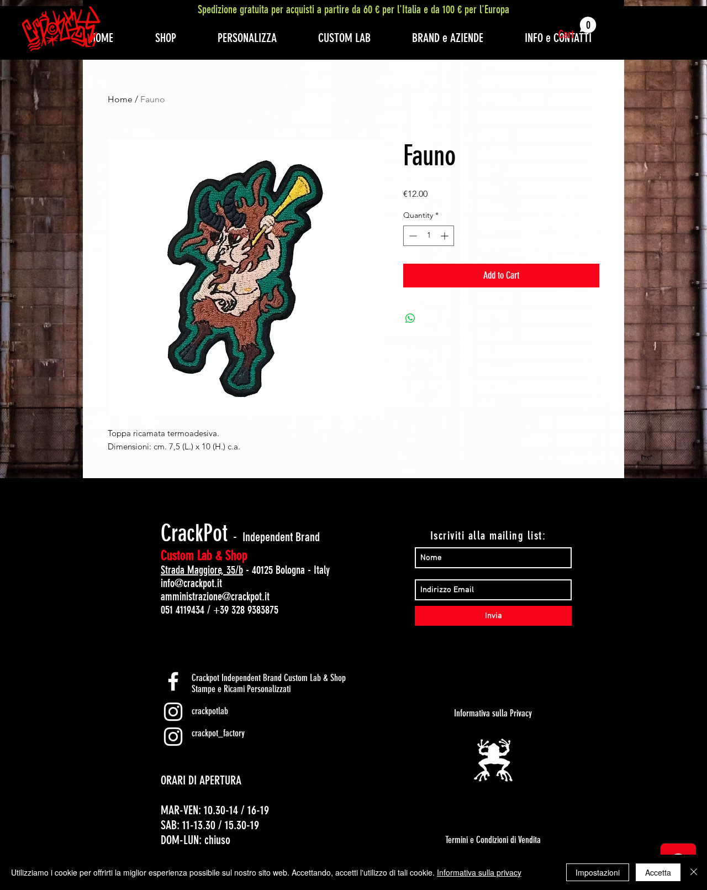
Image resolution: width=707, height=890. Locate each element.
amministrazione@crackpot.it (215, 596)
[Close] (693, 872)
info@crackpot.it (191, 583)
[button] (577, 29)
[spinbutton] (429, 235)
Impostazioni (598, 872)
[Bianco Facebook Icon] (173, 681)
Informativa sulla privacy (479, 872)
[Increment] (445, 235)
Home (120, 99)
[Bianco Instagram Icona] (173, 711)
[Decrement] (412, 235)
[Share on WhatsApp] (410, 318)
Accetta (658, 872)
